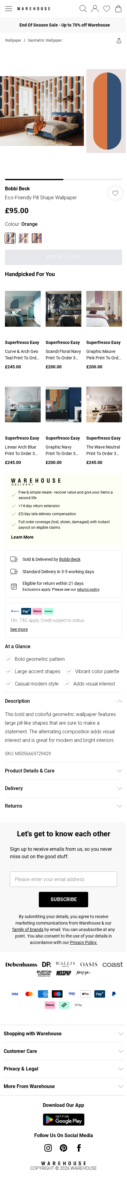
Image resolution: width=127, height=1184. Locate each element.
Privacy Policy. (83, 942)
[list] (63, 114)
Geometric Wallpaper (45, 40)
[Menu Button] (8, 8)
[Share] (119, 40)
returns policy (88, 589)
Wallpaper (13, 40)
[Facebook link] (79, 1148)
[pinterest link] (63, 1148)
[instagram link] (48, 1148)
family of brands (27, 929)
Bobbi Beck (17, 189)
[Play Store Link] (63, 1119)
